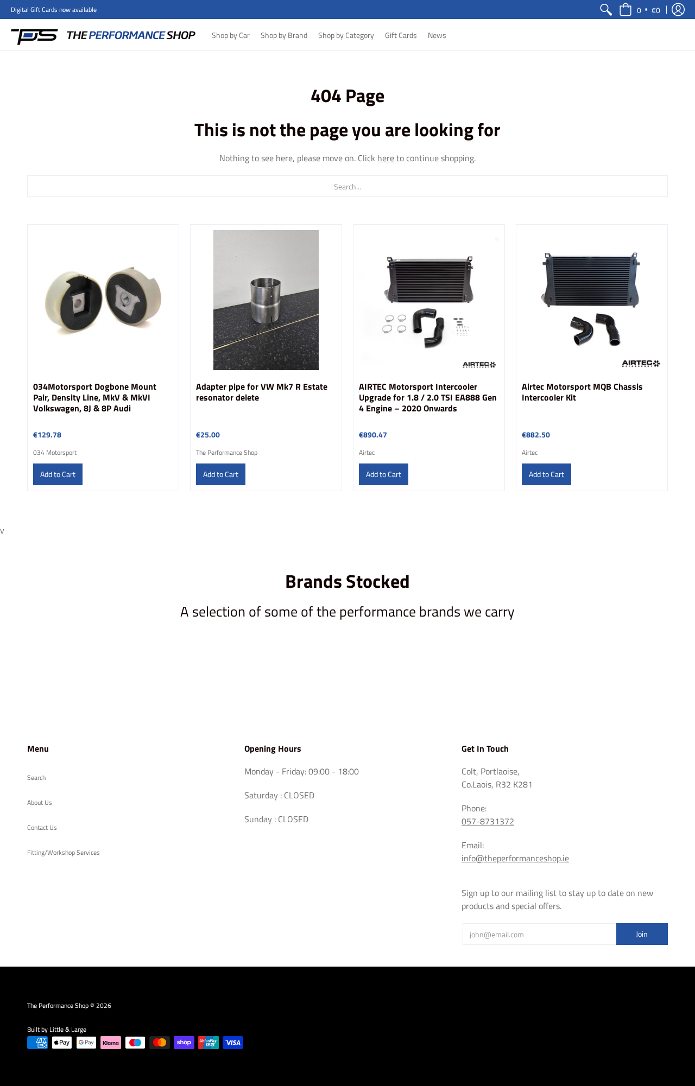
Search (36, 777)
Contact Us (42, 827)
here (385, 157)
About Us (39, 802)
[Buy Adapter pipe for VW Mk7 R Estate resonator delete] (266, 300)
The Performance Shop (226, 452)
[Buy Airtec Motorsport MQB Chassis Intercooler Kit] (592, 300)
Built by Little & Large (56, 1029)
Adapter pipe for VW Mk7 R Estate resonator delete (261, 392)
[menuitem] (606, 9)
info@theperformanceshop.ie (515, 858)
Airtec (367, 452)
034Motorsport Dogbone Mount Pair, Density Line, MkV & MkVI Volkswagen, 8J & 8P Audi (94, 397)
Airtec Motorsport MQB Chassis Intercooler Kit (582, 392)
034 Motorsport (55, 452)
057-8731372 (488, 821)
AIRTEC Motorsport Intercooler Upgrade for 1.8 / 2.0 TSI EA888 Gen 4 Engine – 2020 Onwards (428, 397)
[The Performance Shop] (103, 34)
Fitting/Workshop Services (63, 852)
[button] (640, 9)
